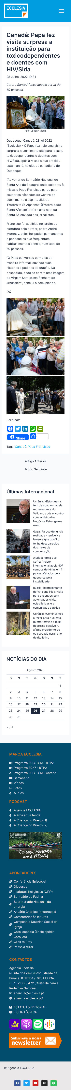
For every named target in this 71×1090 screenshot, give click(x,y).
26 (35, 710)
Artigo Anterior (35, 461)
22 (60, 704)
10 (19, 698)
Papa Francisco (39, 447)
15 (60, 698)
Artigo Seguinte (35, 469)
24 (19, 710)
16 (10, 704)
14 (52, 698)
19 (35, 704)
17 (19, 704)
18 (27, 704)
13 (43, 698)
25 (27, 710)
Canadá (20, 447)
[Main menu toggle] (61, 11)
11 (27, 698)
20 (44, 704)
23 (10, 710)
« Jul (10, 727)
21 (52, 704)
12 (35, 698)
